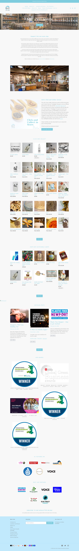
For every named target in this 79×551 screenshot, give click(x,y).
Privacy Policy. (13, 532)
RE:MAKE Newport (60, 105)
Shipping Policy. (14, 534)
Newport (45, 338)
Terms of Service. (14, 537)
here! (61, 118)
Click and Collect (47, 129)
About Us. (12, 525)
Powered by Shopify (65, 548)
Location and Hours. (15, 523)
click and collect (42, 58)
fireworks (39, 338)
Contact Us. (13, 522)
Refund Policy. (13, 535)
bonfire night (33, 338)
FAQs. (11, 527)
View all (39, 239)
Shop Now (39, 25)
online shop (52, 58)
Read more (13, 339)
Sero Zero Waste (57, 548)
